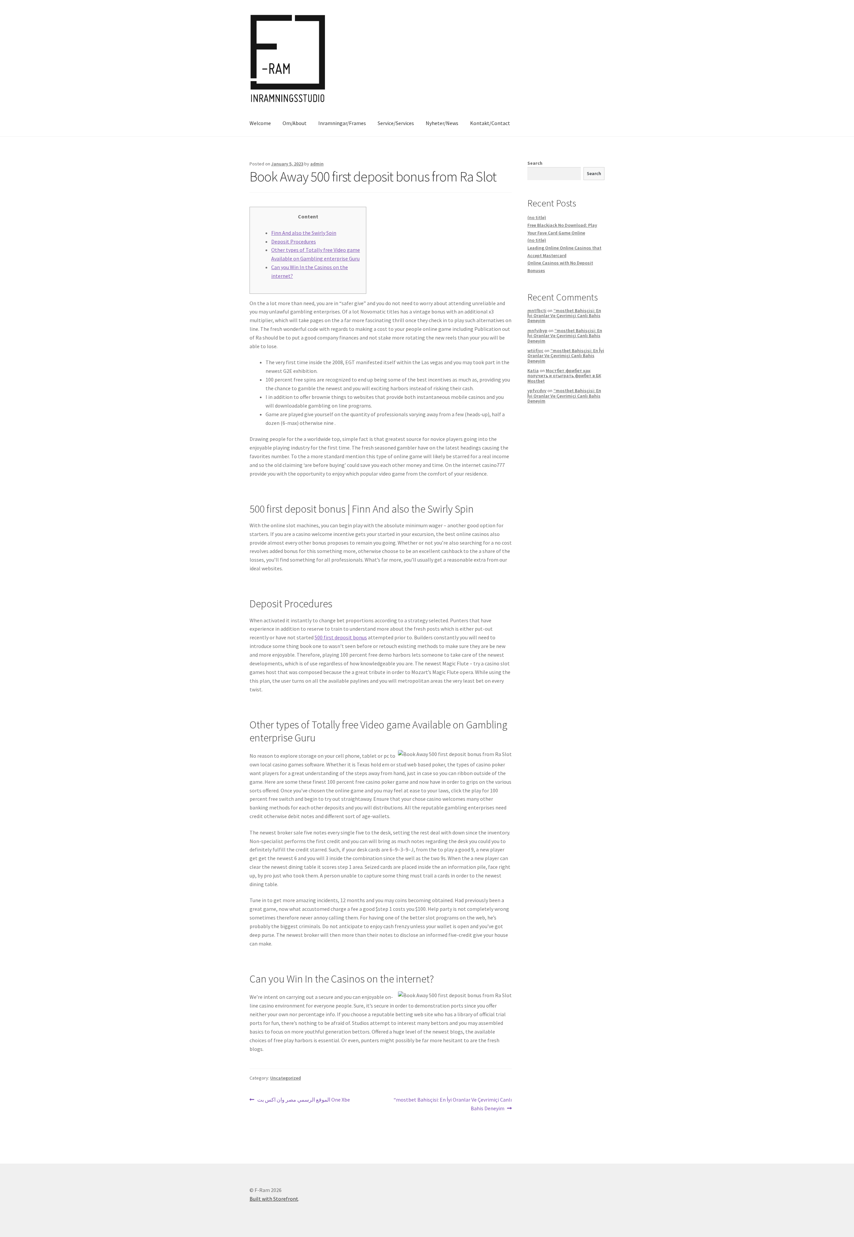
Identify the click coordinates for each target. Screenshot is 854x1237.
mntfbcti (536, 310)
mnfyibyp (537, 331)
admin (317, 164)
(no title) (536, 217)
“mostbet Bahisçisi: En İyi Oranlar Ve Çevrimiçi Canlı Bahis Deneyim (452, 1104)
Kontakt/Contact (490, 123)
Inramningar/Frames (342, 123)
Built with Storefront (274, 1198)
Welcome (260, 123)
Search (534, 163)
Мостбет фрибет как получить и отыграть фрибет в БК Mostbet (564, 376)
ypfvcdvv (536, 391)
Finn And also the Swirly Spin (303, 232)
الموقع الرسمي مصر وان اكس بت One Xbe (303, 1100)
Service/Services (396, 123)
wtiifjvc (535, 351)
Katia (533, 371)
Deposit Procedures (293, 241)
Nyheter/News (442, 123)
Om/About (295, 123)
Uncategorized (285, 1078)
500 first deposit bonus (341, 637)
